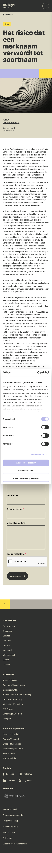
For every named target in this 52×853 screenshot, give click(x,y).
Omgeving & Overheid (12, 714)
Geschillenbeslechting (12, 699)
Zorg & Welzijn (9, 758)
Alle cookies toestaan (26, 462)
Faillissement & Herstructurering (17, 694)
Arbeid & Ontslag (10, 680)
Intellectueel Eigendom (13, 704)
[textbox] (26, 485)
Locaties (6, 664)
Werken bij (7, 650)
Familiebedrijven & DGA (13, 748)
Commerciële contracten (14, 685)
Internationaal (9, 655)
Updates (6, 636)
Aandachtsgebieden (14, 728)
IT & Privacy (8, 709)
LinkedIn (11, 780)
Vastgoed (7, 718)
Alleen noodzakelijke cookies (26, 478)
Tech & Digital (9, 753)
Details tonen (37, 454)
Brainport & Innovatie (12, 744)
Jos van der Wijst (11, 122)
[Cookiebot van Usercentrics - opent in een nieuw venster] (37, 373)
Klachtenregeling (10, 826)
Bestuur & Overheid (11, 734)
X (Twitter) (27, 780)
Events (6, 660)
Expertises (7, 631)
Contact (6, 645)
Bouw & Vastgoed (11, 739)
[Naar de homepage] (9, 6)
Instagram (28, 774)
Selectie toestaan (26, 470)
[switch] (45, 427)
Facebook (10, 774)
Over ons (7, 640)
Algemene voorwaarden (13, 815)
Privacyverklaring (10, 821)
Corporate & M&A (10, 690)
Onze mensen (9, 626)
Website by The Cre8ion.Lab (15, 844)
